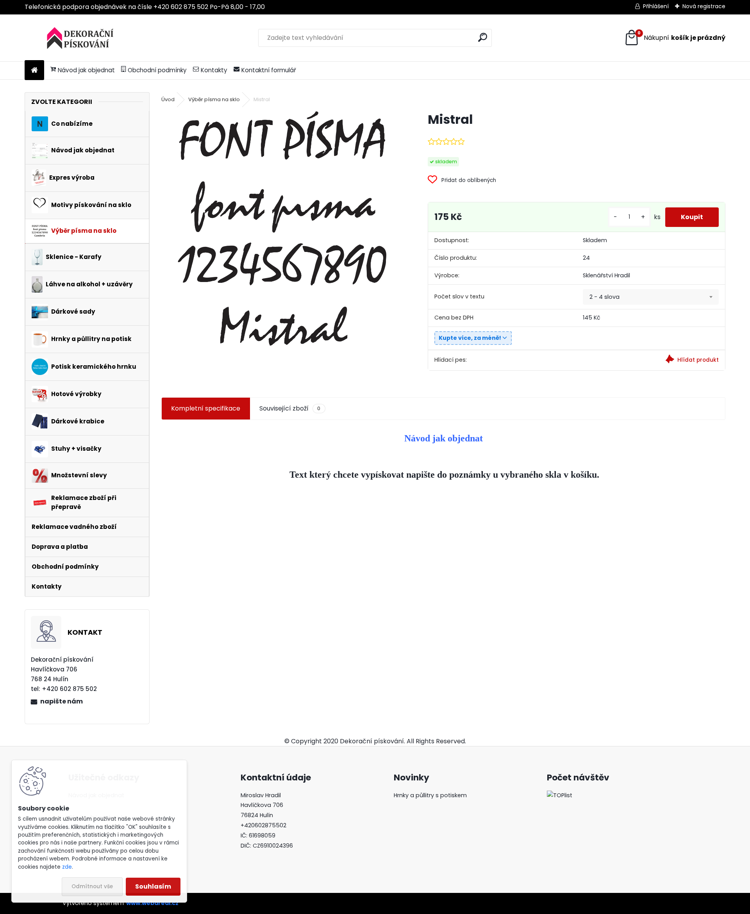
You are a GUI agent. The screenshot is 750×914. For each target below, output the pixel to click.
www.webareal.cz (152, 903)
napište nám (61, 701)
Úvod (168, 99)
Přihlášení (656, 6)
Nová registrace (703, 6)
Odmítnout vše (92, 886)
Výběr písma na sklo (214, 99)
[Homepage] (34, 70)
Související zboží (289, 408)
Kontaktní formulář (268, 70)
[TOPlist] (559, 795)
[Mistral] (282, 228)
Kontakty (214, 70)
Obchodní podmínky (157, 70)
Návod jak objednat (86, 70)
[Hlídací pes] (651, 360)
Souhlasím (153, 886)
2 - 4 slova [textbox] (604, 297)
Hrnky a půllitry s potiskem (430, 795)
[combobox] (651, 297)
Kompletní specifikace (205, 408)
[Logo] (78, 37)
